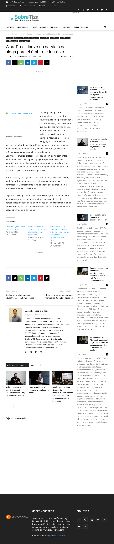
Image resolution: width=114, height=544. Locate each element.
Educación (26, 38)
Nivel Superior (24, 41)
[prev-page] (7, 406)
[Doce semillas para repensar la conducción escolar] (39, 378)
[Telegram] (102, 10)
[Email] (46, 62)
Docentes (18, 38)
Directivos (16, 34)
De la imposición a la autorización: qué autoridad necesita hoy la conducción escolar (98, 144)
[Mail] (93, 10)
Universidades (22, 27)
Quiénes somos (11, 6)
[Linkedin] (88, 10)
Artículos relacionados (17, 365)
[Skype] (37, 352)
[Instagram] (83, 10)
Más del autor (37, 365)
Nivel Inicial (54, 38)
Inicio (8, 34)
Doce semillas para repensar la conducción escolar (39, 390)
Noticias (10, 27)
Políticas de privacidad (28, 6)
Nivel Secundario (11, 41)
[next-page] (11, 406)
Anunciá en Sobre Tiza (47, 6)
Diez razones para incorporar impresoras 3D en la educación (59, 296)
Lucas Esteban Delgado (18, 56)
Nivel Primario (65, 38)
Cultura (66, 27)
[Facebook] (79, 10)
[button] (105, 27)
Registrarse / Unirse (57, 2)
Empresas (54, 27)
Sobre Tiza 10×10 (81, 27)
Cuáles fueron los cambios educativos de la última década (20, 296)
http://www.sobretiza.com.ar (35, 315)
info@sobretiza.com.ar (55, 535)
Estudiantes (44, 38)
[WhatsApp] (21, 62)
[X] (106, 10)
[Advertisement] (75, 18)
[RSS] (97, 10)
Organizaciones (39, 27)
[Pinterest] (40, 62)
